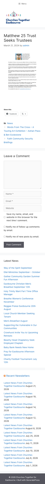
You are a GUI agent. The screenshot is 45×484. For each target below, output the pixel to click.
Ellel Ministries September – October (22, 272)
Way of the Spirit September (18, 268)
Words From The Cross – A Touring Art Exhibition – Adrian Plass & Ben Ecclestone (22, 131)
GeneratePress (33, 480)
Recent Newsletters (18, 375)
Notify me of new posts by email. (22, 236)
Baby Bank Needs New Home (19, 347)
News (10, 123)
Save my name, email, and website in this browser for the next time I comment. (21, 217)
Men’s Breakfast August (16, 321)
